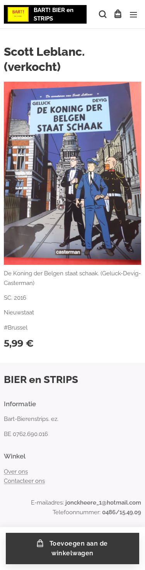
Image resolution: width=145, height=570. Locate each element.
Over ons (16, 471)
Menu (133, 14)
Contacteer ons (24, 480)
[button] (102, 14)
